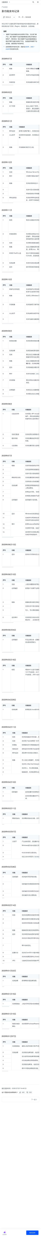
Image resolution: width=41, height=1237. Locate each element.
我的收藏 (28, 17)
